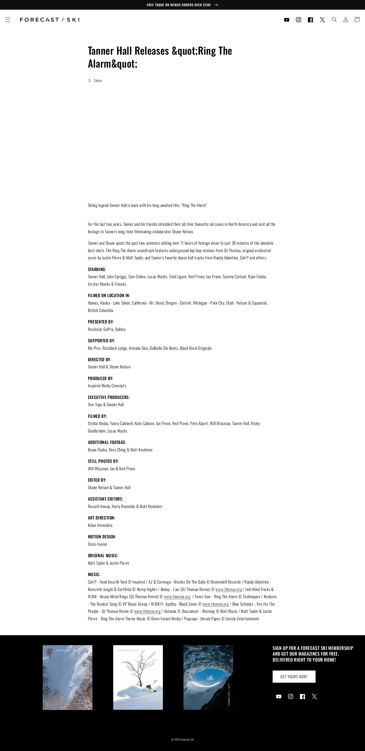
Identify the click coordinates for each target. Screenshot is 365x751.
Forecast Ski (187, 739)
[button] (7, 19)
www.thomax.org (229, 589)
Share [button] (98, 80)
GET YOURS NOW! (294, 676)
